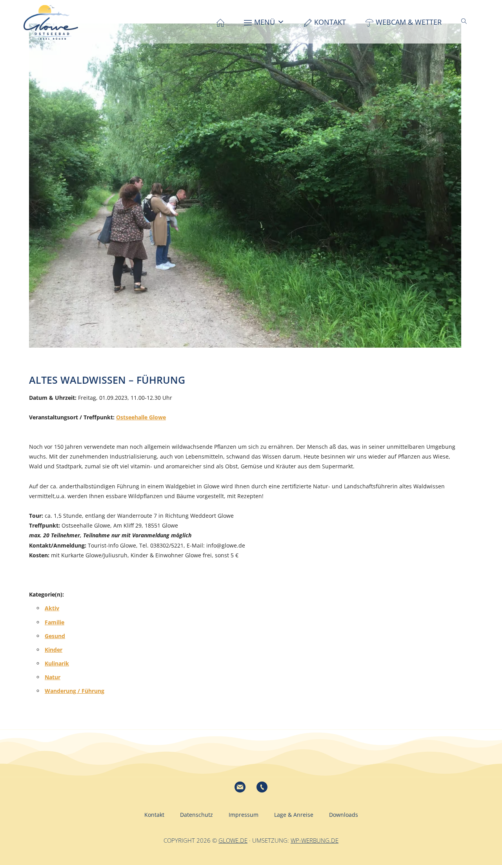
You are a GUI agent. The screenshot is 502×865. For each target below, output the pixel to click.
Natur (52, 677)
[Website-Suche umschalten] (464, 21)
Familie (54, 622)
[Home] (220, 22)
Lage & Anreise (293, 814)
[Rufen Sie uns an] (262, 787)
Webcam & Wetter (409, 22)
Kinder (53, 649)
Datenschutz (196, 814)
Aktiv (52, 608)
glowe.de (232, 840)
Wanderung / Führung (74, 691)
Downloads (343, 814)
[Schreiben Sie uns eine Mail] (240, 787)
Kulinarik (57, 663)
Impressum (243, 814)
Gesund (55, 636)
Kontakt (330, 22)
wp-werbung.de (314, 840)
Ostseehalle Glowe (141, 417)
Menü (264, 22)
